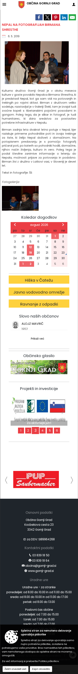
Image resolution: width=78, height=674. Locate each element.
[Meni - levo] (4, 4)
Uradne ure (39, 580)
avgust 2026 (39, 225)
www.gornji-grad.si (41, 571)
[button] (6, 480)
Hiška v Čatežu (39, 280)
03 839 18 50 (40, 555)
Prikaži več (37, 339)
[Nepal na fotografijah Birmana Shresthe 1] (20, 198)
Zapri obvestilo (41, 669)
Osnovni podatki (39, 512)
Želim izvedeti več (16, 669)
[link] (39, 17)
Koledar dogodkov (39, 217)
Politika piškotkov (48, 661)
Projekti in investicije (39, 388)
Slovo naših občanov (39, 316)
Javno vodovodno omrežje (39, 292)
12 (30, 247)
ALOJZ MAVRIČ (32, 324)
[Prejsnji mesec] (14, 224)
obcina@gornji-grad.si (40, 566)
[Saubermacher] (36, 479)
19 (30, 253)
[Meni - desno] (74, 4)
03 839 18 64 (40, 561)
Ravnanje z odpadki (39, 304)
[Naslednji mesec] (63, 224)
